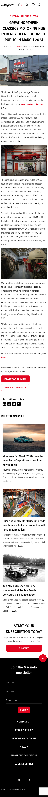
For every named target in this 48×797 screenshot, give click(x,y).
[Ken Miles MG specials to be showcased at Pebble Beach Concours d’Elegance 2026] (24, 567)
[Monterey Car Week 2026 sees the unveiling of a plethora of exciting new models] (24, 437)
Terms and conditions (24, 755)
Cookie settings (24, 763)
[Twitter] (14, 404)
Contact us (24, 721)
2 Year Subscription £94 (15, 378)
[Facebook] (9, 404)
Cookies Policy (24, 730)
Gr (22, 104)
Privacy (24, 747)
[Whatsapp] (19, 404)
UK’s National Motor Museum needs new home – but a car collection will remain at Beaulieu (24, 525)
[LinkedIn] (4, 404)
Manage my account (24, 738)
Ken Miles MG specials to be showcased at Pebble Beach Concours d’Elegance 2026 (19, 590)
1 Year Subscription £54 (15, 387)
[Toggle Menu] (45, 5)
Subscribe (24, 648)
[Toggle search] (39, 4)
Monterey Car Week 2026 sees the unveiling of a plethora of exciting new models (23, 460)
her (2, 357)
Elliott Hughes (16, 46)
